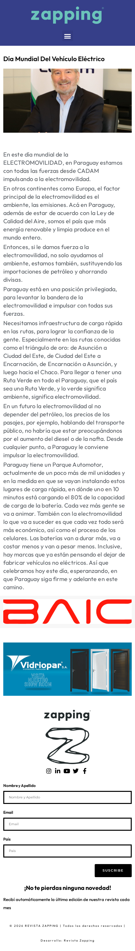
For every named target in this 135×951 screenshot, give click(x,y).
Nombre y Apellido (19, 786)
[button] (67, 35)
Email (8, 812)
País (6, 839)
